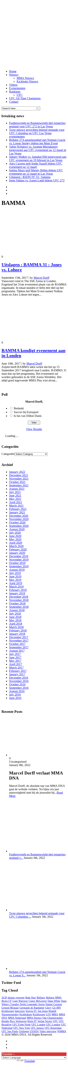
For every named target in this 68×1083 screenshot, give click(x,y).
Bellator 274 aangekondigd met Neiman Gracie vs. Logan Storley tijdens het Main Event (37, 141)
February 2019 (18, 590)
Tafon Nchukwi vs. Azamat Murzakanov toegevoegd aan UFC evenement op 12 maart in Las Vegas (37, 150)
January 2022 (17, 471)
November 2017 (19, 640)
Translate (29, 1061)
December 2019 (18, 556)
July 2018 (15, 613)
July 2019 (15, 573)
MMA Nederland (17, 1017)
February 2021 (18, 509)
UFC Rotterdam (53, 1028)
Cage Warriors (20, 1001)
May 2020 (15, 539)
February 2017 (18, 671)
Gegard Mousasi (10, 1007)
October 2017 (17, 644)
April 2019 (15, 583)
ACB (4, 997)
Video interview (47, 1031)
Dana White (54, 1001)
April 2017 (15, 664)
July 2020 (15, 532)
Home (12, 71)
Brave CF (7, 1001)
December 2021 (18, 475)
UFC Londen (38, 1024)
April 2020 (15, 542)
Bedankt (19, 408)
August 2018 (17, 610)
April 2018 (15, 623)
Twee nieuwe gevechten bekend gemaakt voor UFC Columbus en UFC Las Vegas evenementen (36, 133)
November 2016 (19, 681)
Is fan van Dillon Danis (28, 415)
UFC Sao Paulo (10, 1031)
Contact (13, 101)
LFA (48, 1014)
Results (5, 1021)
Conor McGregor (38, 1001)
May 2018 (15, 620)
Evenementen (17, 88)
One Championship (52, 1017)
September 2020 (19, 525)
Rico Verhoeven (18, 1021)
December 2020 (18, 515)
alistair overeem (16, 997)
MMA (55, 1014)
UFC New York (21, 1028)
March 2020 (16, 546)
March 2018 (16, 627)
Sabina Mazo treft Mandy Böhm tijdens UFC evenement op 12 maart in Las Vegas (36, 172)
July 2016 (15, 694)
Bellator (41, 997)
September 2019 (19, 566)
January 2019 (17, 593)
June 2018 (15, 617)
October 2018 (17, 603)
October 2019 (17, 563)
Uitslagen (24, 1031)
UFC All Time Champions (25, 98)
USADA (34, 1031)
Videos (13, 84)
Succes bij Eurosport (26, 412)
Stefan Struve (45, 1021)
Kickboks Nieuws (27, 81)
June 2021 (15, 495)
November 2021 (19, 478)
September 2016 (19, 687)
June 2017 (15, 657)
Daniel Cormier (54, 1004)
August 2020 (17, 529)
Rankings (14, 91)
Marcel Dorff (41, 277)
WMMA (61, 1031)
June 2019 (15, 576)
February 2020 (18, 549)
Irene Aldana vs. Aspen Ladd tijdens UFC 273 (36, 180)
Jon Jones (43, 1011)
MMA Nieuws (25, 78)
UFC (20, 95)
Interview (20, 1011)
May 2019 (15, 579)
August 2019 (17, 569)
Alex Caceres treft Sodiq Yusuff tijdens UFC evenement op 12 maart (35, 165)
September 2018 (19, 606)
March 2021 (16, 505)
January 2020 (17, 552)
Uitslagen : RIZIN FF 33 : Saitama (29, 177)
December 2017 (18, 637)
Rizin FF (32, 1021)
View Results (34, 429)
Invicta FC (31, 1011)
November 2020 (19, 519)
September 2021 (19, 485)
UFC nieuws (37, 1028)
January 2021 (17, 512)
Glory (48, 1007)
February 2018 (18, 630)
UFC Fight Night (21, 1024)
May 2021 (15, 498)
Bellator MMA (54, 997)
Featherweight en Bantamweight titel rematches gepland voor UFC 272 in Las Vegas (37, 124)
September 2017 (19, 647)
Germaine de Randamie (31, 1007)
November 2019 (19, 559)
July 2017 (15, 654)
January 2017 (17, 674)
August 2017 (17, 650)
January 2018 (17, 633)
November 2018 (19, 600)
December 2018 (18, 596)
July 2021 (15, 492)
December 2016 (18, 677)
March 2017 (16, 667)
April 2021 (15, 502)
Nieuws (13, 74)
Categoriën (8, 453)
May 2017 (15, 660)
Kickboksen (25, 1014)
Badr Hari (30, 997)
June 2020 (15, 536)
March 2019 (16, 586)
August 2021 (17, 488)
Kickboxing (39, 1014)
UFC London (53, 1024)
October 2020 (17, 522)
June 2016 (15, 698)
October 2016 (17, 684)
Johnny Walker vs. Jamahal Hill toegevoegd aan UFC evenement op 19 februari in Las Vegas (37, 158)
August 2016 (17, 691)
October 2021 (17, 482)
